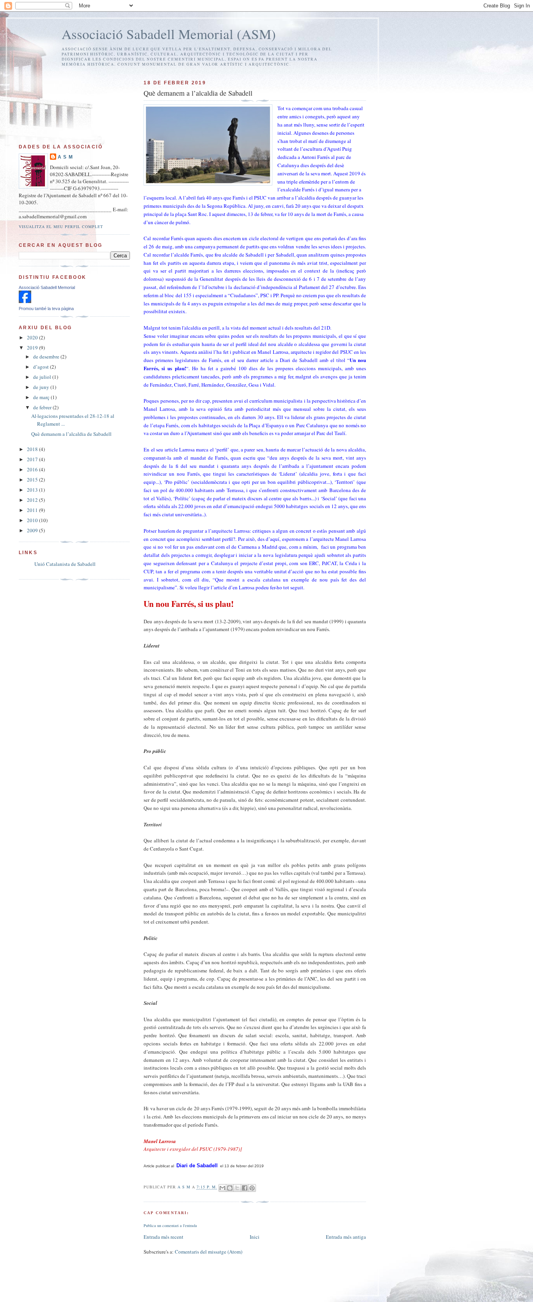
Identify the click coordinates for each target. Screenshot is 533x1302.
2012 (33, 499)
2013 (33, 489)
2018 (33, 449)
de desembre (46, 356)
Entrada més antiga (346, 1236)
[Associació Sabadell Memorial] (25, 301)
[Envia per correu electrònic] (222, 1188)
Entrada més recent (163, 1236)
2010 (33, 520)
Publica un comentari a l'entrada (170, 1225)
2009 (33, 530)
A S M (65, 157)
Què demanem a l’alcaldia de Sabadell (71, 433)
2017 (33, 459)
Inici (254, 1236)
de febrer (43, 407)
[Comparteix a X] (237, 1188)
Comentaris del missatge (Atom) (208, 1251)
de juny (41, 387)
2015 (33, 479)
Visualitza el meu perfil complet (61, 226)
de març (42, 397)
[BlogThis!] (230, 1188)
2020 (33, 337)
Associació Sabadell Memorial (47, 287)
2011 (33, 510)
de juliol (42, 376)
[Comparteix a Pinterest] (252, 1188)
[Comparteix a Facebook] (245, 1188)
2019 (33, 347)
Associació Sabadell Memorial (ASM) (169, 34)
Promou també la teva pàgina (46, 308)
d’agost (41, 366)
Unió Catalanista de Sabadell (65, 563)
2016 (33, 469)
